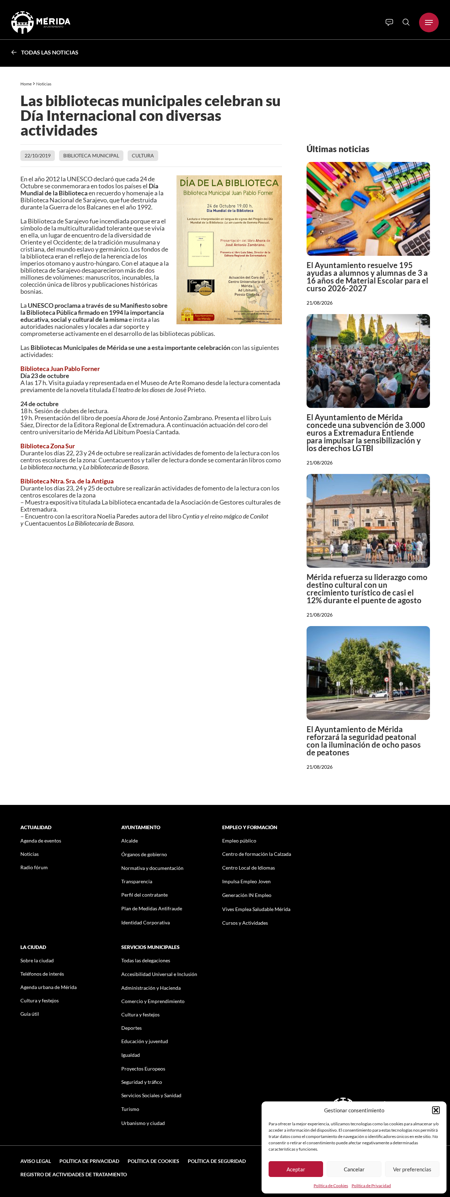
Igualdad (130, 1055)
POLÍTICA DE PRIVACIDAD (89, 1161)
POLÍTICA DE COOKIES (153, 1161)
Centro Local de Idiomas (248, 868)
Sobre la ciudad (37, 960)
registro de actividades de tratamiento (73, 1174)
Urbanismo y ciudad (143, 1123)
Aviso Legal (35, 1161)
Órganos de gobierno (144, 854)
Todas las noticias (49, 52)
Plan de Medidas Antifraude (151, 908)
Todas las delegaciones (145, 960)
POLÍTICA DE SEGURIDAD (217, 1161)
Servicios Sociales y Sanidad (151, 1095)
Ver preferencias (412, 1169)
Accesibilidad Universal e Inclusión (159, 974)
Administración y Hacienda (151, 988)
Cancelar (354, 1169)
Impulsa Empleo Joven (246, 881)
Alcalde (129, 841)
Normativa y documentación (152, 868)
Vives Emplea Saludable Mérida (256, 909)
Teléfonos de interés (42, 974)
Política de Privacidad (371, 1185)
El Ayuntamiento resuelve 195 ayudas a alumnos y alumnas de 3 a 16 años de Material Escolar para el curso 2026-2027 (367, 276)
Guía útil (29, 1014)
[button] (435, 1110)
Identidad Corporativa (145, 922)
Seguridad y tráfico (141, 1082)
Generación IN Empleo (246, 895)
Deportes (131, 1028)
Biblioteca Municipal (91, 155)
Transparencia (136, 881)
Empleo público (239, 841)
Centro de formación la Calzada (256, 854)
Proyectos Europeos (143, 1069)
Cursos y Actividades (245, 923)
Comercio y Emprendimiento (153, 1001)
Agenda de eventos (40, 841)
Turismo (130, 1109)
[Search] (406, 22)
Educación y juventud (144, 1041)
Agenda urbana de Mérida (48, 987)
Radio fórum (34, 867)
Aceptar (296, 1169)
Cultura (143, 155)
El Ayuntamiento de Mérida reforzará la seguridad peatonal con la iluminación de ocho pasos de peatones (364, 740)
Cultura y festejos (39, 1000)
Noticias (44, 83)
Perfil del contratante (144, 895)
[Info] (389, 22)
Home (26, 83)
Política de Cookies (331, 1185)
